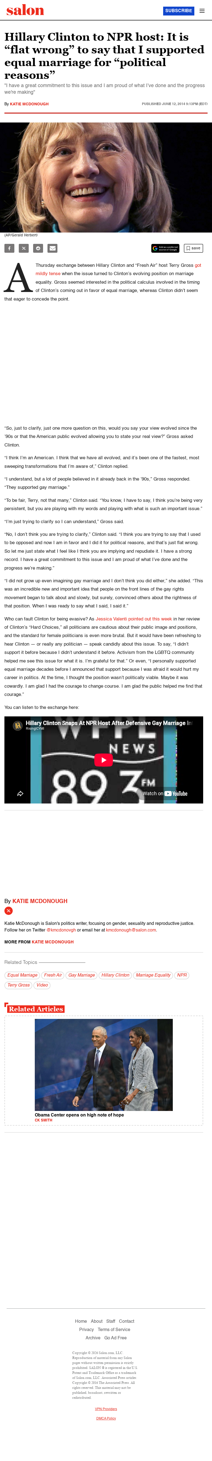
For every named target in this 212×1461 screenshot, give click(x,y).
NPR (182, 975)
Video (42, 985)
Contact (126, 1321)
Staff (110, 1321)
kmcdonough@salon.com (131, 930)
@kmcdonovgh (61, 930)
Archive (93, 1338)
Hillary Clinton (115, 975)
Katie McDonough (29, 104)
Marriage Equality (153, 975)
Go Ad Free (115, 1338)
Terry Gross (18, 985)
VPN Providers (106, 1409)
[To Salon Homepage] (25, 9)
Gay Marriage (81, 975)
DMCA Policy (106, 1418)
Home (81, 1321)
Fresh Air (53, 975)
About (96, 1321)
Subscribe (178, 11)
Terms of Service (114, 1330)
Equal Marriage (22, 975)
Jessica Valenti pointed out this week (134, 619)
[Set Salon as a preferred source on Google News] (165, 248)
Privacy (86, 1330)
